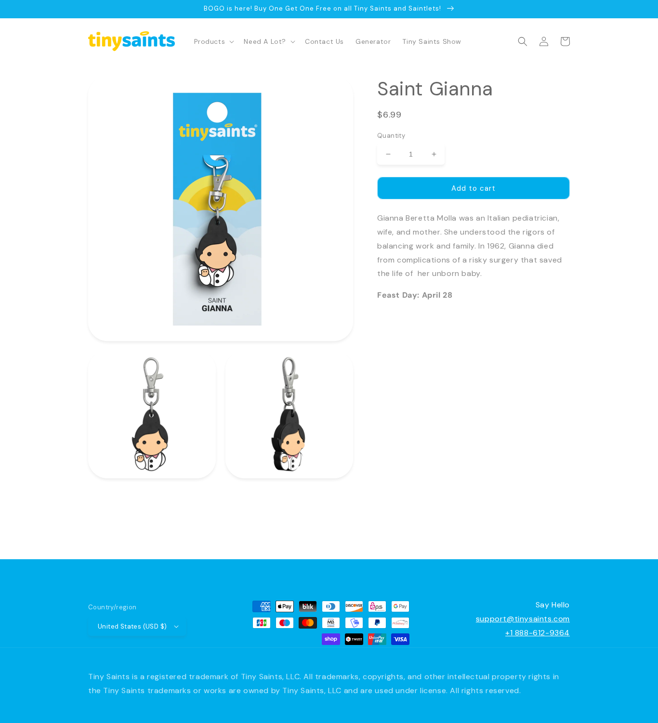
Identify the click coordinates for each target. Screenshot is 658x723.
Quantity (391, 135)
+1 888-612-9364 (537, 633)
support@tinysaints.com (523, 619)
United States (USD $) (132, 626)
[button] (213, 41)
